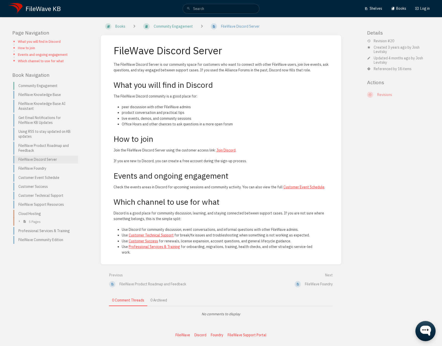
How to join (26, 48)
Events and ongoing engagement (43, 54)
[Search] (188, 8)
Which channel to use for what (41, 61)
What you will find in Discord (39, 41)
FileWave (182, 335)
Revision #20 (384, 41)
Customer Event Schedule (303, 187)
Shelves (376, 8)
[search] (221, 9)
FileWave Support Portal (247, 335)
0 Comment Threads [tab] (128, 300)
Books (401, 8)
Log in (425, 8)
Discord (200, 335)
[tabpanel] (221, 314)
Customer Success (143, 241)
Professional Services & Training (154, 246)
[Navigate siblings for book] (134, 26)
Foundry (217, 335)
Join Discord (226, 150)
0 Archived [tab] (158, 300)
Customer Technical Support (151, 235)
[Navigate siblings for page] (201, 26)
